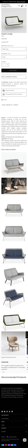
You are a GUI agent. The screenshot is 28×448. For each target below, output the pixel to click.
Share (5, 99)
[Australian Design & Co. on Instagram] (7, 412)
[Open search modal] (19, 5)
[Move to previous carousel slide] (2, 346)
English (3, 437)
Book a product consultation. (8, 149)
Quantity (3, 61)
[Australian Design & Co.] (6, 5)
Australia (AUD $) (12, 437)
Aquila (3, 117)
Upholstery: (6, 53)
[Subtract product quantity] (7, 64)
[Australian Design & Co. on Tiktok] (10, 412)
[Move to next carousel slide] (25, 346)
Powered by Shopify (5, 440)
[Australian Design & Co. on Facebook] (2, 412)
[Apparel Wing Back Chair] (13, 343)
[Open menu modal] (25, 5)
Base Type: (7, 45)
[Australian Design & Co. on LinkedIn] (12, 412)
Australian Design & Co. (14, 439)
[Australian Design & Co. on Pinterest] (5, 412)
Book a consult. (21, 1)
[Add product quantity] (2, 64)
